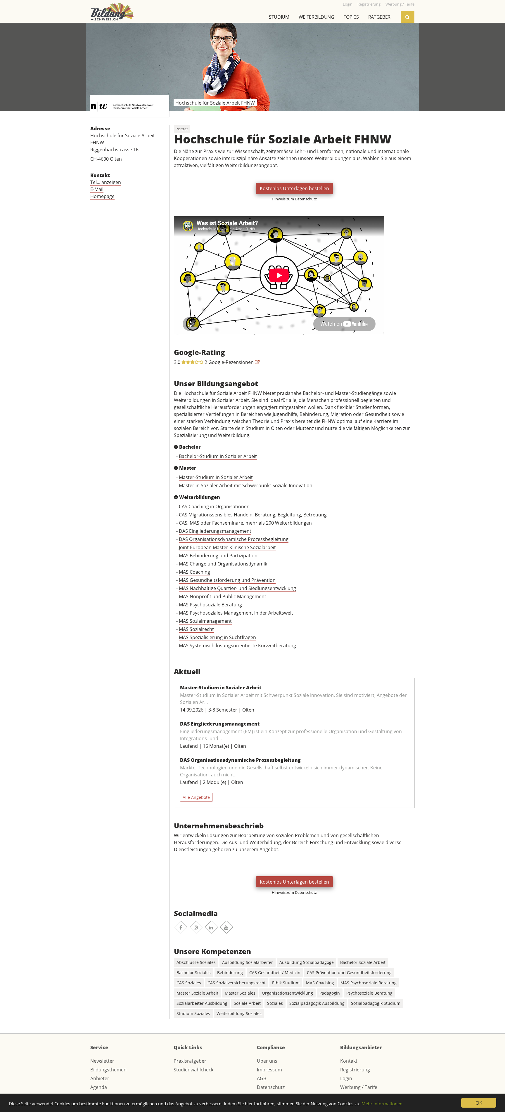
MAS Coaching (194, 572)
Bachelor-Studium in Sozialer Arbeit (218, 456)
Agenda (98, 1087)
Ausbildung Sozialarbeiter (247, 962)
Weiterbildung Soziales (239, 1013)
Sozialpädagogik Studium (375, 1003)
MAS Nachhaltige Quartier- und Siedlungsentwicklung (237, 588)
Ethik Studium (286, 983)
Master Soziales (240, 993)
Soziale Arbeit (247, 1003)
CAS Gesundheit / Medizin (274, 972)
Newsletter (102, 1061)
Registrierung (355, 1069)
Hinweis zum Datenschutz (294, 199)
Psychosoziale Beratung (369, 993)
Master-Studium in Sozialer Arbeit (216, 477)
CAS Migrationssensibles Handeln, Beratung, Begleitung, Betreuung (253, 514)
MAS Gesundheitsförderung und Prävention (227, 580)
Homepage (102, 196)
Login (346, 1078)
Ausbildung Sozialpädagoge (306, 962)
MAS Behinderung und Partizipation (218, 555)
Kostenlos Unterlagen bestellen (294, 188)
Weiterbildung (316, 17)
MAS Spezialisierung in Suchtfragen (217, 637)
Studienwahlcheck (193, 1069)
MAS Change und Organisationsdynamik (223, 564)
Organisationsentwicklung (287, 993)
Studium (279, 17)
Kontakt (348, 1061)
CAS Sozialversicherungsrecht (236, 983)
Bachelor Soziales (194, 972)
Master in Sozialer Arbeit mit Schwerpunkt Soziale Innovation (245, 485)
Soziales (275, 1003)
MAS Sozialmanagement (205, 621)
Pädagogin (329, 993)
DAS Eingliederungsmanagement (215, 531)
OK (478, 1102)
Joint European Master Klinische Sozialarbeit (227, 547)
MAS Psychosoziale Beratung (210, 604)
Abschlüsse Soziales (196, 962)
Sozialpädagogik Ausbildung (317, 1003)
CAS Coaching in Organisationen (214, 506)
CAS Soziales (189, 983)
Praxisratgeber (190, 1061)
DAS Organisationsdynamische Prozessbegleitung (233, 539)
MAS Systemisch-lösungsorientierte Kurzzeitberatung (237, 645)
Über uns (267, 1061)
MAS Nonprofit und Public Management (222, 596)
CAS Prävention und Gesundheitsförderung (349, 972)
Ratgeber (379, 17)
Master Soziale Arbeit (197, 993)
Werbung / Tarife (358, 1087)
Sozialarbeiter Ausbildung (202, 1003)
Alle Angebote (196, 797)
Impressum (269, 1069)
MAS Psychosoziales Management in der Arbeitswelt (236, 613)
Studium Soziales (193, 1013)
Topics (351, 17)
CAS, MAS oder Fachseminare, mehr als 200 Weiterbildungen (245, 523)
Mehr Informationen (382, 1103)
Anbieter (99, 1078)
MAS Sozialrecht (196, 629)
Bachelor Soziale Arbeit (362, 962)
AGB (261, 1078)
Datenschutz (271, 1087)
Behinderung (230, 972)
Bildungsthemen (108, 1069)
